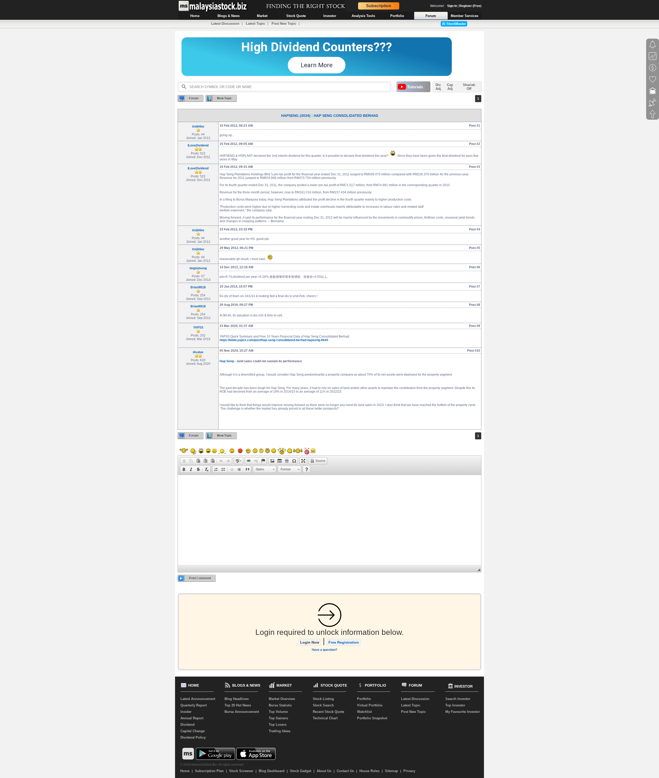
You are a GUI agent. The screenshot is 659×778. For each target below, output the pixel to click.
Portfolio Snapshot (372, 718)
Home (184, 771)
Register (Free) (470, 6)
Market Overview (282, 699)
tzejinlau (198, 126)
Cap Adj (450, 87)
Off (469, 89)
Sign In (452, 6)
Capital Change (192, 731)
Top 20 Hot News (237, 705)
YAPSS (198, 327)
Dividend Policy (193, 737)
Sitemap (391, 771)
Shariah (469, 87)
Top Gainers (278, 718)
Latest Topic (255, 23)
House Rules (369, 771)
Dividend (187, 725)
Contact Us (345, 771)
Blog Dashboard (271, 771)
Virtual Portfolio (370, 705)
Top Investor (455, 705)
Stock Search (323, 705)
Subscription (378, 6)
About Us (324, 771)
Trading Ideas (279, 731)
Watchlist (364, 712)
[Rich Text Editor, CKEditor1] (329, 520)
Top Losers (278, 725)
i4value (198, 352)
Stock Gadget (300, 771)
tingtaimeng (198, 268)
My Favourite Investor (462, 712)
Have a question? (324, 650)
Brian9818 (198, 287)
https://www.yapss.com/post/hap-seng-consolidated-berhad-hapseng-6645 (274, 340)
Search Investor (457, 699)
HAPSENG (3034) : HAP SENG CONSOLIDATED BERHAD (329, 116)
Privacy (409, 771)
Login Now (309, 642)
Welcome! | (455, 6)
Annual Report (191, 718)
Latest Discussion (225, 23)
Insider (186, 712)
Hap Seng (227, 361)
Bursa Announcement (241, 712)
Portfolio (364, 699)
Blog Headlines (236, 699)
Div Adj (438, 87)
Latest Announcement (197, 699)
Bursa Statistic (280, 705)
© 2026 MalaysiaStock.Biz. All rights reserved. (212, 764)
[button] (183, 460)
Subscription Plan (209, 771)
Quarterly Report (193, 705)
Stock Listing (323, 699)
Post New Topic (284, 23)
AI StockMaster (454, 24)
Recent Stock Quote (328, 712)
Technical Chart (325, 718)
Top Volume (278, 712)
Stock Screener (241, 771)
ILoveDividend (198, 145)
